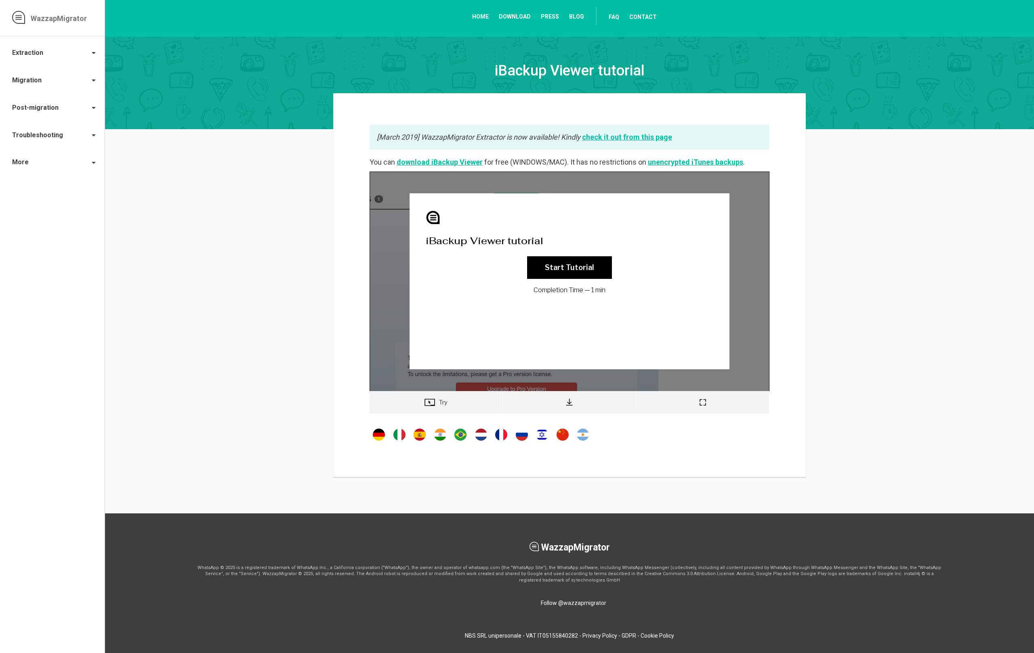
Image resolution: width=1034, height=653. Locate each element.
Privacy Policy (599, 635)
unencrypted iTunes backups (695, 162)
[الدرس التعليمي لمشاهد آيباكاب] (583, 440)
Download (515, 16)
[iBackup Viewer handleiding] (481, 440)
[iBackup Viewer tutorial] (399, 440)
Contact (643, 17)
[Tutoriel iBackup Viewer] (501, 440)
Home (480, 16)
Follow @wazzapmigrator (573, 603)
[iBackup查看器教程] (563, 440)
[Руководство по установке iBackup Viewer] (522, 440)
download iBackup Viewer (440, 162)
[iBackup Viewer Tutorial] (379, 440)
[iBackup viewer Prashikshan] (440, 440)
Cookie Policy (657, 635)
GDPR (629, 635)
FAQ (614, 17)
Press (550, 16)
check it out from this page (627, 137)
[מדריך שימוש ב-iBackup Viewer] (542, 440)
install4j (912, 573)
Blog (576, 16)
